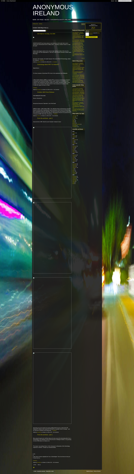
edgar (73, 120)
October (73, 132)
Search (132, 1)
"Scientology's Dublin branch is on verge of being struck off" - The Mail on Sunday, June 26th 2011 (78, 51)
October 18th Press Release (45, 92)
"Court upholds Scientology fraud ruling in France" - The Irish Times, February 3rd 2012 (78, 44)
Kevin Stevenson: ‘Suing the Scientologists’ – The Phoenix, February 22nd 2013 (78, 33)
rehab (73, 117)
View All (83, 58)
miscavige (74, 125)
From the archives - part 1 (45, 434)
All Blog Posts (35, 23)
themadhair (39, 89)
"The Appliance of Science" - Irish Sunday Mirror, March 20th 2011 (78, 54)
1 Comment (54, 61)
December (74, 139)
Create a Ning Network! (11, 0)
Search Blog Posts (46, 30)
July (73, 140)
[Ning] (3, 1)
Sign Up (112, 0)
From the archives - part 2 (45, 118)
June (73, 148)
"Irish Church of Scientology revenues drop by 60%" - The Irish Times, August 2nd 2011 (77, 47)
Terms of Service (97, 471)
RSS (33, 467)
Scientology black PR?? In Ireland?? (48, 64)
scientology (74, 115)
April (73, 157)
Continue (42, 60)
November (74, 146)
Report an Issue (89, 471)
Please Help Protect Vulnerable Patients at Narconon (78, 79)
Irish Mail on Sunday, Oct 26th (46, 33)
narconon (74, 118)
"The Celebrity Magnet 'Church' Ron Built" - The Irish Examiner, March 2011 (78, 109)
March (73, 158)
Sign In (116, 0)
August (73, 147)
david (73, 121)
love (73, 119)
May (73, 142)
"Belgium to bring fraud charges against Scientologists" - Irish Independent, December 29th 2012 (78, 37)
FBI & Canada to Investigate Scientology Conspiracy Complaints (77, 72)
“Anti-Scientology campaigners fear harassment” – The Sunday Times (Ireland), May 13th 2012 (78, 40)
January (74, 136)
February (74, 135)
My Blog (40, 23)
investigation (74, 126)
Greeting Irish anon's (76, 66)
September (74, 167)
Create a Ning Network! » (92, 36)
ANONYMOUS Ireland (53, 10)
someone (38, 61)
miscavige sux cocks (76, 124)
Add (83, 24)
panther (73, 123)
